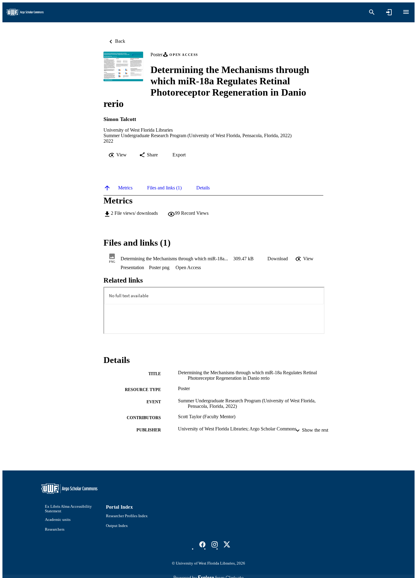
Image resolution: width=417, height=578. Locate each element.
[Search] (372, 12)
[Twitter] (227, 544)
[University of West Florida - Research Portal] (25, 12)
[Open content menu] (406, 12)
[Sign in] (389, 12)
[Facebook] (202, 544)
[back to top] (107, 188)
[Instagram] (215, 544)
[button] (278, 259)
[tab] (125, 188)
